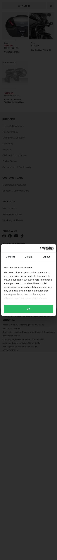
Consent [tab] (10, 256)
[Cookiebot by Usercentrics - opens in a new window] (41, 248)
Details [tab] (28, 256)
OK (28, 309)
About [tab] (46, 256)
